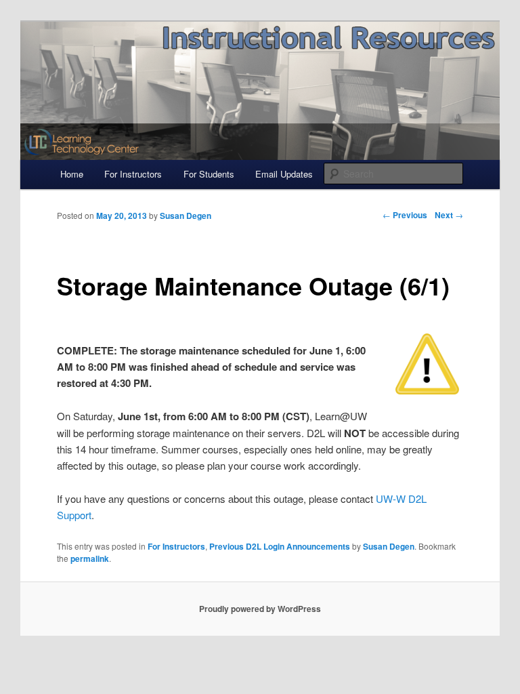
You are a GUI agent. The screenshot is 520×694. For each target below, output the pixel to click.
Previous (405, 215)
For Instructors (133, 173)
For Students (208, 173)
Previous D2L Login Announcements (279, 546)
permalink (89, 558)
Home (71, 173)
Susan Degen (388, 546)
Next (449, 215)
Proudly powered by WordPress (260, 609)
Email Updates (284, 173)
